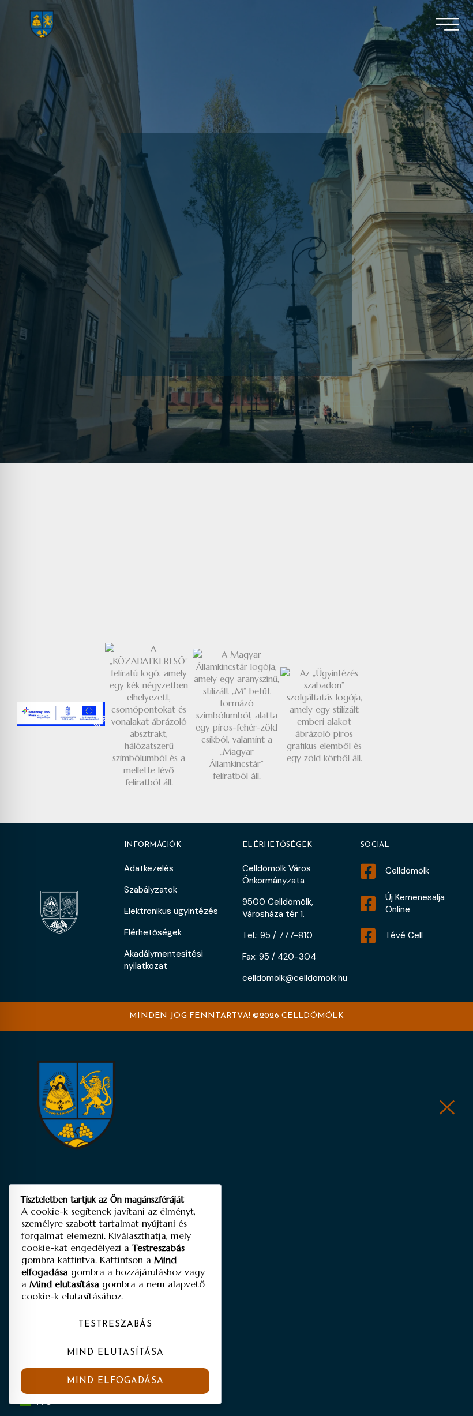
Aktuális (47, 1208)
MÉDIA (37, 1319)
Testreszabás (115, 1324)
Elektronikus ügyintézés (171, 911)
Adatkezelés (149, 868)
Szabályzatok (150, 890)
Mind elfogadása (115, 1381)
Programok (56, 1236)
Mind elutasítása (115, 1352)
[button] (447, 26)
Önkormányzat (70, 1347)
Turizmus (49, 1263)
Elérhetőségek (153, 932)
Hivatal (42, 1374)
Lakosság (49, 1291)
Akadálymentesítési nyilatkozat (163, 960)
